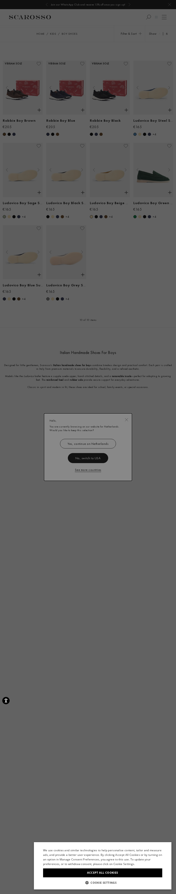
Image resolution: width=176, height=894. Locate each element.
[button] (102, 882)
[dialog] (88, 447)
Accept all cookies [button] (102, 873)
